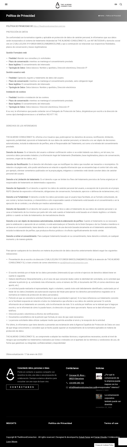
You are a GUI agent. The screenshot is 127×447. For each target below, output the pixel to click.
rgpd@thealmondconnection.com (74, 262)
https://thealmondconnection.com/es (49, 26)
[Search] (120, 4)
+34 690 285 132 (76, 383)
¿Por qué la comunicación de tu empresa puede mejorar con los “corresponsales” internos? (108, 381)
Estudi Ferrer (84, 437)
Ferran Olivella (100, 437)
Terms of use (111, 423)
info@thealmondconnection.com (83, 387)
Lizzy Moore (11, 441)
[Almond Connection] (63, 4)
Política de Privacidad (60, 423)
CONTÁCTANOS (22, 387)
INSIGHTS (11, 423)
